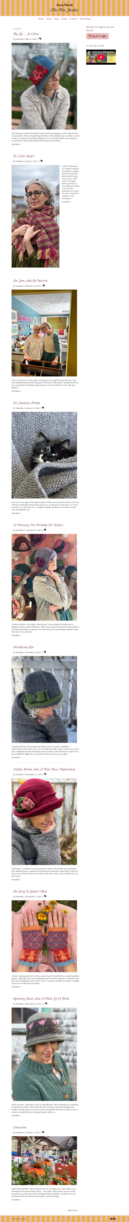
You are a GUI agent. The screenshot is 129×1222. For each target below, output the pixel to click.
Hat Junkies (85, 18)
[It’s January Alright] (44, 455)
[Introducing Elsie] (44, 699)
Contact (73, 18)
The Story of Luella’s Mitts (30, 891)
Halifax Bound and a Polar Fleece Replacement (44, 769)
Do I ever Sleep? (23, 156)
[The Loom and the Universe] (44, 332)
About (64, 18)
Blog (56, 18)
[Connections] (44, 1160)
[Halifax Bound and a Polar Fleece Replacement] (44, 821)
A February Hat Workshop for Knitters (38, 525)
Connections (20, 1127)
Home (41, 18)
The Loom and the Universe (30, 281)
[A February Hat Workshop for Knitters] (44, 577)
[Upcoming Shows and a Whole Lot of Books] (44, 1054)
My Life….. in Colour (26, 34)
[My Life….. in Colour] (44, 86)
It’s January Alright (26, 403)
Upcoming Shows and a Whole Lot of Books (41, 999)
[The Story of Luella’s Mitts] (44, 936)
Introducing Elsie (23, 647)
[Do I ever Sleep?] (35, 216)
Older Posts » (73, 1210)
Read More (16, 144)
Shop (49, 18)
